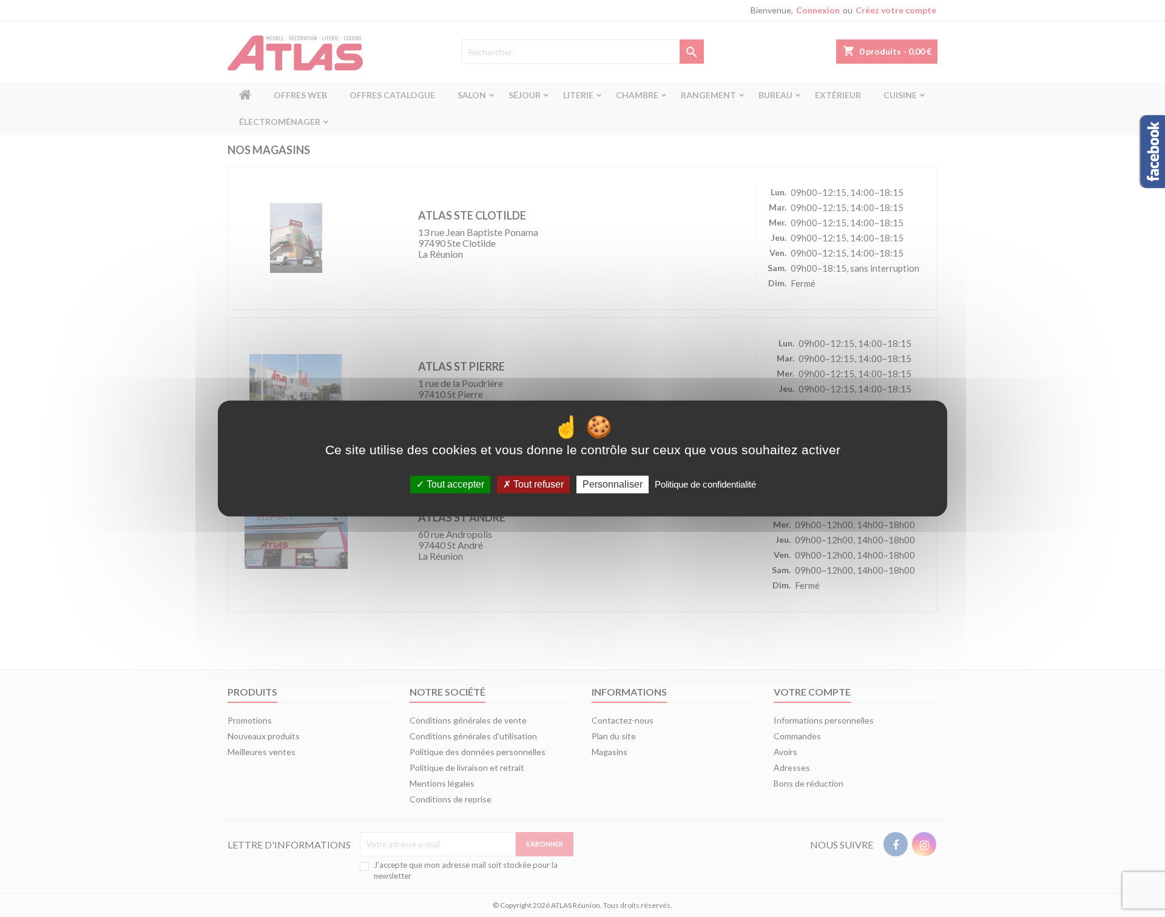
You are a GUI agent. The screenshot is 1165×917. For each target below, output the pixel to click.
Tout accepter (454, 484)
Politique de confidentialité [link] (705, 484)
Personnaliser (612, 484)
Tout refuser (537, 484)
